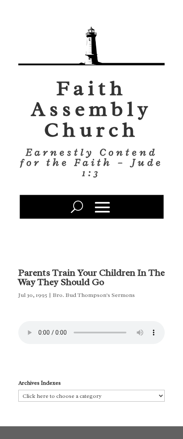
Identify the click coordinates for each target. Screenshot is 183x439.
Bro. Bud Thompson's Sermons (94, 295)
